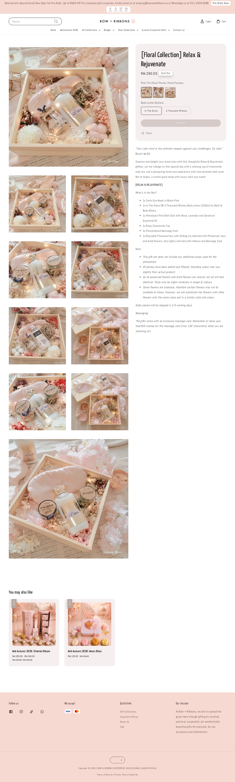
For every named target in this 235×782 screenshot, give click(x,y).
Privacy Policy (121, 774)
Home (53, 30)
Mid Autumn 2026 (69, 30)
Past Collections (126, 30)
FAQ (122, 726)
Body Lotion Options (152, 103)
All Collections (89, 30)
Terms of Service (105, 774)
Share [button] (149, 133)
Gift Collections (128, 711)
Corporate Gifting (129, 716)
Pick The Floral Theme (162, 83)
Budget (107, 30)
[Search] (56, 21)
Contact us (179, 30)
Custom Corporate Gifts (154, 30)
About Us (124, 721)
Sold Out (180, 122)
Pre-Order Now (221, 3)
